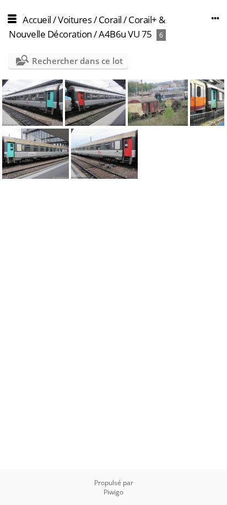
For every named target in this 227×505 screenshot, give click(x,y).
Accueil (37, 19)
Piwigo (113, 492)
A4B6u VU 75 (125, 34)
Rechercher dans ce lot (77, 60)
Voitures (74, 19)
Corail (110, 19)
